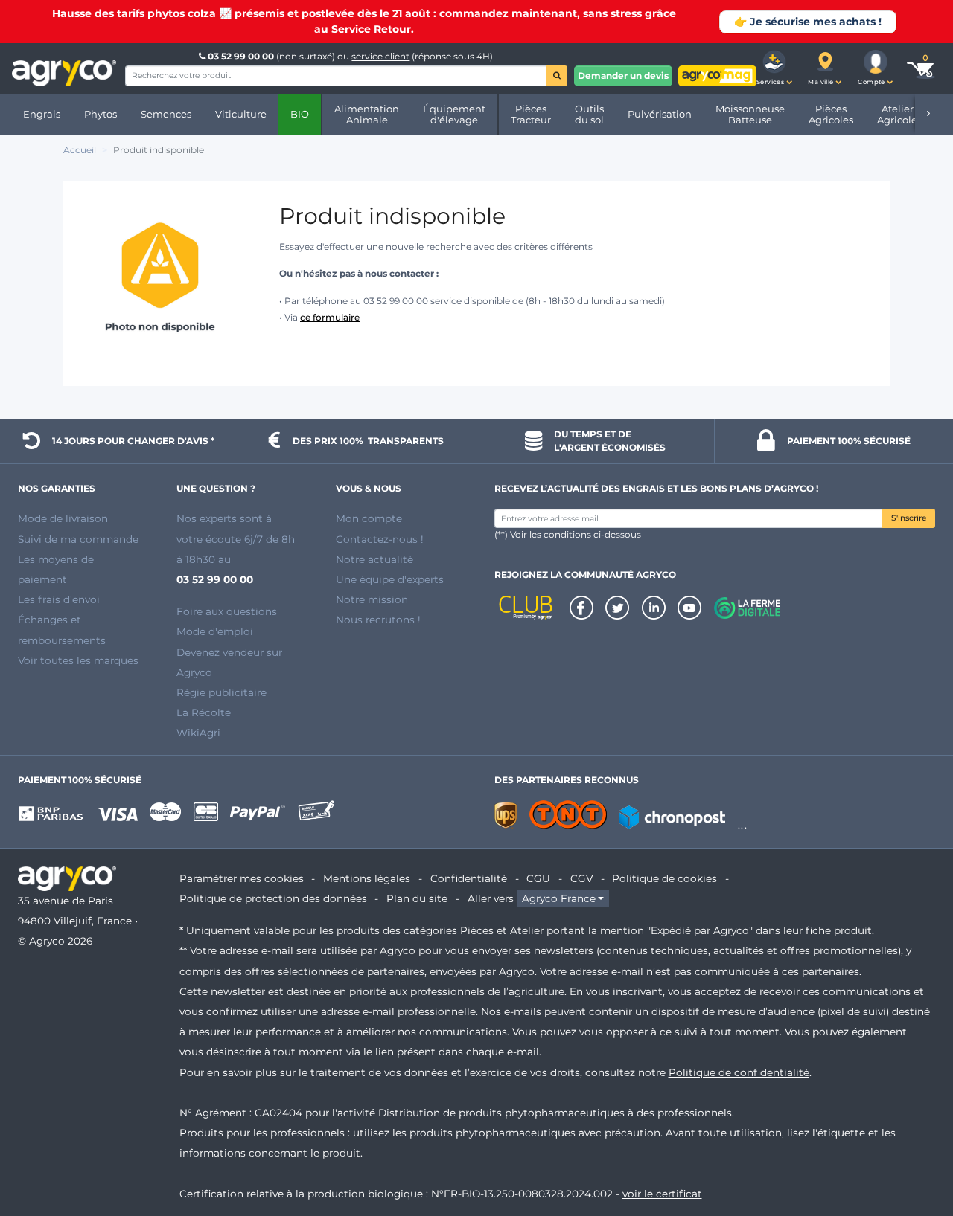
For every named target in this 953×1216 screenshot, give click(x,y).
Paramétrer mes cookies (241, 878)
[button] (774, 68)
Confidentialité (468, 878)
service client (380, 56)
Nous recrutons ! (378, 619)
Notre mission (372, 599)
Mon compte (369, 518)
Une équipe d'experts (390, 579)
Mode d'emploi (214, 631)
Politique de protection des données (273, 898)
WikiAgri (198, 733)
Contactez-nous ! (380, 539)
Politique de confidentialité (739, 1072)
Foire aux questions (226, 611)
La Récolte (203, 712)
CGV (581, 878)
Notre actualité (374, 559)
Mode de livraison (63, 518)
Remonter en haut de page (915, 1151)
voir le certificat (662, 1194)
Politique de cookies (664, 878)
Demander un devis (623, 75)
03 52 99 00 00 (240, 56)
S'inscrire (908, 518)
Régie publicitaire (221, 692)
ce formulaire (330, 317)
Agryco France (559, 898)
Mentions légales (366, 878)
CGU (538, 878)
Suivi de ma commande (78, 539)
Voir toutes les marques (78, 660)
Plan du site (416, 898)
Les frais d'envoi (59, 599)
